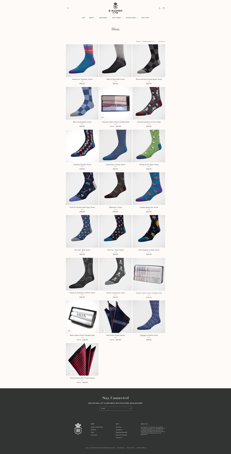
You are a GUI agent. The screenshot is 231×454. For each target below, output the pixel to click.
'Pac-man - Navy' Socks (115, 250)
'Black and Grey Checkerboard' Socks (149, 79)
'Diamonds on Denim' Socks (115, 164)
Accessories (94, 435)
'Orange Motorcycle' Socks (149, 207)
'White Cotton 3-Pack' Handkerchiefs (82, 335)
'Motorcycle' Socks (115, 207)
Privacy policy (131, 447)
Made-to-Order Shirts (97, 427)
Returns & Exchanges (121, 435)
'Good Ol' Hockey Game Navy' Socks (82, 207)
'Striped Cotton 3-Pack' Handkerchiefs (149, 292)
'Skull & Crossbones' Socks (115, 292)
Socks (92, 432)
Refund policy (121, 447)
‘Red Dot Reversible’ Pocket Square (82, 378)
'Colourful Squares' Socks (82, 164)
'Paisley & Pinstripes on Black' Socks (82, 292)
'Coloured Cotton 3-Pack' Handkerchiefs (115, 122)
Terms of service (141, 447)
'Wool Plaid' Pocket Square (115, 335)
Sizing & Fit (119, 429)
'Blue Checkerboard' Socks (82, 122)
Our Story (118, 427)
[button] (68, 8)
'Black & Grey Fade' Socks (115, 79)
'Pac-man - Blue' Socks (82, 250)
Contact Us (119, 437)
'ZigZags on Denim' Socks (149, 335)
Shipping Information (121, 432)
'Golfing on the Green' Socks (149, 164)
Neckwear (93, 429)
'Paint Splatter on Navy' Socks (148, 250)
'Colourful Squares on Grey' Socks (149, 122)
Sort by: (138, 41)
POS (99, 447)
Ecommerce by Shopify (109, 447)
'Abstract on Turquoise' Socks (82, 79)
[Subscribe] (130, 408)
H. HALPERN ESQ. (93, 447)
